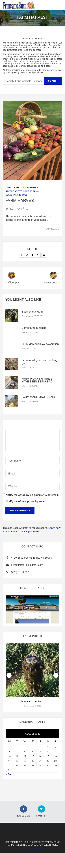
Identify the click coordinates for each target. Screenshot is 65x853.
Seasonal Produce (16, 195)
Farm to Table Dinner (25, 188)
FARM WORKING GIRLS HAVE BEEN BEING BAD (37, 380)
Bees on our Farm (32, 311)
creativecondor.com (32, 848)
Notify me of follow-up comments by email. (32, 495)
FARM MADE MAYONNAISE (39, 397)
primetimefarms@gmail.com (27, 565)
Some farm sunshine (34, 327)
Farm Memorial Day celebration (40, 344)
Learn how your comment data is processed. (31, 529)
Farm (9, 188)
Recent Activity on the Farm (22, 191)
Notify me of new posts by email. (26, 501)
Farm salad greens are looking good (39, 361)
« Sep (9, 774)
